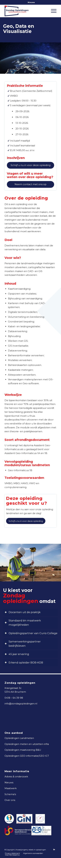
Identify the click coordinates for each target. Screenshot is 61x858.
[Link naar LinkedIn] (54, 849)
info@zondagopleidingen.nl (21, 703)
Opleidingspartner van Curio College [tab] (33, 633)
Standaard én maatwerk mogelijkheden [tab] (25, 622)
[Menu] (52, 11)
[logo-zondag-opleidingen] (25, 11)
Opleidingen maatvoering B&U (23, 749)
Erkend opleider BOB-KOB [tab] (26, 662)
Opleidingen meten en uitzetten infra (27, 744)
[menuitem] (31, 2)
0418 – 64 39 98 (14, 697)
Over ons (10, 800)
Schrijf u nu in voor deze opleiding (31, 165)
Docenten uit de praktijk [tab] (25, 612)
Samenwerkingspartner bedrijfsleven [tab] (25, 643)
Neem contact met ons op (30, 184)
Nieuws (31, 2)
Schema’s (10, 794)
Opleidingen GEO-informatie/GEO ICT (27, 755)
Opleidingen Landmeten (19, 738)
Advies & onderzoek (16, 776)
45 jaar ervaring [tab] (19, 654)
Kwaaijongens (22, 850)
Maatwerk (11, 788)
